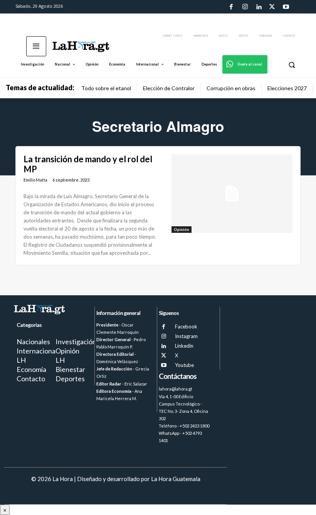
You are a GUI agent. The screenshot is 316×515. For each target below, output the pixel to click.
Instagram (186, 336)
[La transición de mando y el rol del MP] (231, 193)
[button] (291, 65)
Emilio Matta (35, 179)
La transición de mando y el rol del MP (88, 164)
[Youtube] (286, 7)
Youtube (184, 365)
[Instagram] (244, 7)
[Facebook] (231, 7)
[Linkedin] (258, 7)
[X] (163, 355)
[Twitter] (272, 7)
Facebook (186, 326)
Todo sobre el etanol (106, 88)
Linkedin (184, 346)
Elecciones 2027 (287, 88)
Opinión (181, 229)
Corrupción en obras (231, 88)
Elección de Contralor (169, 88)
